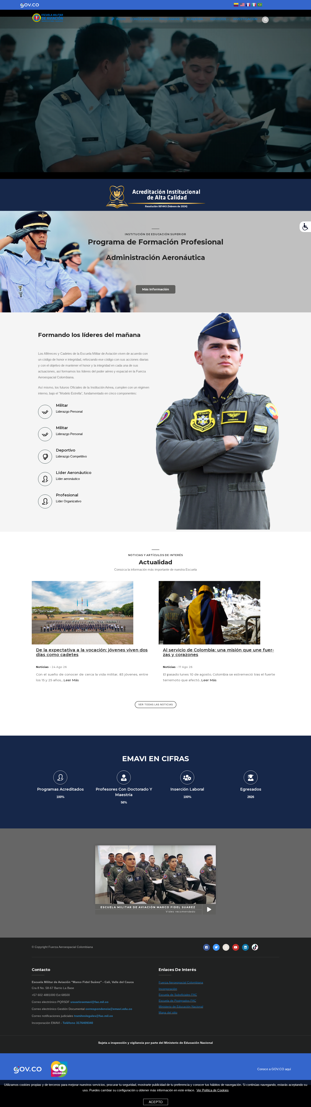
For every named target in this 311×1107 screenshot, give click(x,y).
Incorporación (168, 988)
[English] (242, 5)
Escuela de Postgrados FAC (177, 1000)
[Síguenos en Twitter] (216, 947)
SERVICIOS (218, 19)
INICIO (120, 19)
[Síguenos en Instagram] (226, 947)
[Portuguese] (259, 5)
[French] (247, 5)
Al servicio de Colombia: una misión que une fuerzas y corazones (218, 652)
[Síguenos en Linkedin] (245, 947)
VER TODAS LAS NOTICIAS (155, 704)
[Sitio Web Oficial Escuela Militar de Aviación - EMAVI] (60, 18)
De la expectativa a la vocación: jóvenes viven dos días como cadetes (92, 652)
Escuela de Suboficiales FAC (178, 994)
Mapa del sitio (168, 1012)
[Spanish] (236, 5)
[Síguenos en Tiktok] (255, 947)
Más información (155, 289)
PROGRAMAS (170, 19)
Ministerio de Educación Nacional (181, 1006)
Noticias (42, 667)
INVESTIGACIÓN (245, 19)
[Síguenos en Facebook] (206, 947)
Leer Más (71, 680)
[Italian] (253, 5)
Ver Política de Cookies (213, 1090)
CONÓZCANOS (141, 19)
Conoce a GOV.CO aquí (274, 1069)
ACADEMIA (195, 19)
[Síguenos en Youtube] (235, 947)
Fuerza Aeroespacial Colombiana (70, 947)
